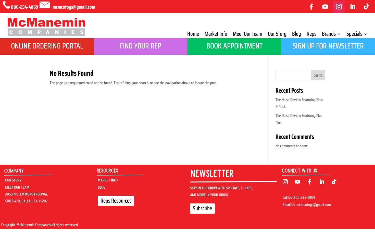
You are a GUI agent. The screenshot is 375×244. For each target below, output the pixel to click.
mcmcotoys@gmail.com (313, 204)
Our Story (277, 35)
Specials (354, 35)
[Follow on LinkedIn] (352, 7)
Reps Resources (116, 200)
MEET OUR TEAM (17, 187)
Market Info (216, 35)
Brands (329, 35)
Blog (296, 35)
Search (318, 75)
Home (193, 35)
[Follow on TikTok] (366, 7)
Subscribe (202, 208)
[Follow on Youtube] (325, 7)
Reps (311, 35)
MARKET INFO (108, 180)
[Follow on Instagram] (339, 7)
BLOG (101, 187)
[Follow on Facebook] (311, 7)
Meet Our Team (247, 35)
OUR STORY (13, 180)
